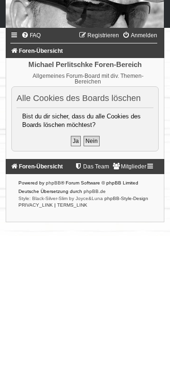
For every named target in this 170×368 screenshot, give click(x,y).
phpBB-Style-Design (126, 198)
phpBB (53, 182)
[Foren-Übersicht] (85, 14)
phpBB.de (95, 191)
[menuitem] (31, 35)
